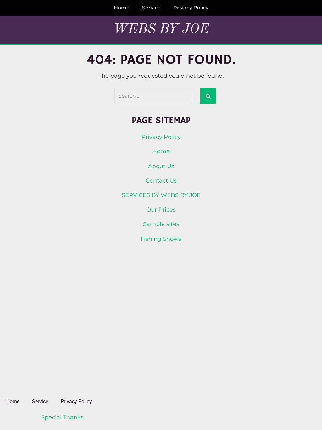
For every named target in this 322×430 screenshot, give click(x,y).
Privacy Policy (190, 8)
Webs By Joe (161, 29)
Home (122, 8)
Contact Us (161, 180)
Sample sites (161, 224)
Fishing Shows (161, 238)
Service (151, 8)
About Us (161, 166)
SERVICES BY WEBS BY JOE (161, 195)
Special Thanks (62, 417)
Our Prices (161, 209)
